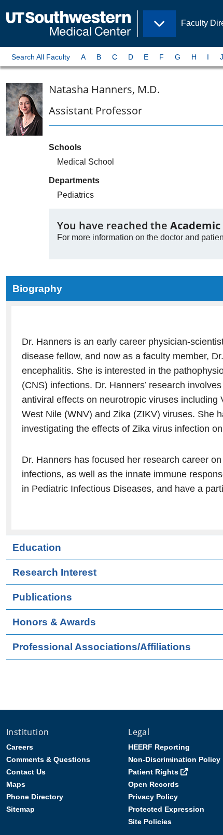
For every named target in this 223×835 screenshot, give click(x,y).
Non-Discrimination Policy (174, 759)
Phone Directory (34, 797)
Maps (15, 784)
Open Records (153, 784)
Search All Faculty (40, 57)
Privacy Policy (153, 797)
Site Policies (150, 821)
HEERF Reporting (159, 747)
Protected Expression (166, 809)
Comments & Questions (48, 759)
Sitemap (20, 809)
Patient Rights (153, 772)
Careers (19, 747)
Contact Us (26, 772)
